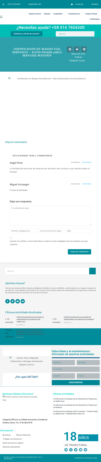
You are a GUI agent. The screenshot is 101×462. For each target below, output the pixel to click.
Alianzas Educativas (11, 447)
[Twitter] (75, 449)
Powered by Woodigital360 (85, 458)
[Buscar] (92, 271)
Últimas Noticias (23, 435)
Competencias (74, 14)
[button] (70, 49)
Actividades (58, 14)
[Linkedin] (85, 449)
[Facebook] (66, 449)
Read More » (21, 325)
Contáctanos (95, 19)
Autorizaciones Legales (13, 443)
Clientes (47, 14)
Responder (86, 162)
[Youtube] (80, 449)
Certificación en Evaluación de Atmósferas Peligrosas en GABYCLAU (30, 319)
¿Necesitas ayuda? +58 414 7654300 (51, 27)
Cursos (82, 60)
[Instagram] (71, 449)
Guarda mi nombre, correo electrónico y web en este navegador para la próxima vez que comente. (49, 243)
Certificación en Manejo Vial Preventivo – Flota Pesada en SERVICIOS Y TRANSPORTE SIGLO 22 (30, 332)
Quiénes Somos (35, 14)
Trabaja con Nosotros (12, 439)
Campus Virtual (91, 14)
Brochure (7, 435)
